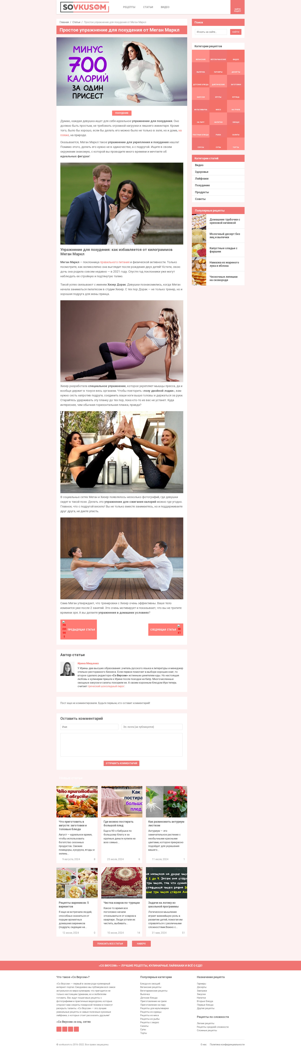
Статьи (76, 22)
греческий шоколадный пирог (106, 686)
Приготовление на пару (153, 1004)
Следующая (163, 629)
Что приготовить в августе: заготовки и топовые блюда (73, 825)
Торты (143, 1033)
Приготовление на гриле (153, 1001)
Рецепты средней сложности (213, 1027)
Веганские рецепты (150, 987)
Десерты (201, 987)
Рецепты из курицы (150, 1011)
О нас (204, 1044)
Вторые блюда (205, 1001)
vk (64, 1029)
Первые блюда (205, 1004)
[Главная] (85, 7)
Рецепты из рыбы (150, 1019)
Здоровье (201, 171)
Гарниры (201, 983)
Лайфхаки (202, 178)
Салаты (144, 1026)
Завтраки (202, 990)
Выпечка (145, 994)
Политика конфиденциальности (227, 1044)
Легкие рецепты (205, 1023)
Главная (64, 22)
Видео (199, 165)
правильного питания (114, 262)
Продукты (202, 192)
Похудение (121, 113)
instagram (70, 1029)
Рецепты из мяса (149, 1015)
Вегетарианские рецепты (153, 990)
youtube (76, 1029)
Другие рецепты (205, 1008)
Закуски (201, 994)
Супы (143, 1029)
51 (183, 932)
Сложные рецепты (207, 1030)
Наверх (141, 943)
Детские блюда (148, 997)
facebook (58, 1029)
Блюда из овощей (150, 983)
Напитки (201, 997)
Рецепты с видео (149, 1022)
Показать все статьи (110, 943)
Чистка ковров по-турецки (122, 902)
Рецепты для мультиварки (154, 1008)
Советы (200, 199)
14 (138, 932)
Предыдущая (81, 629)
